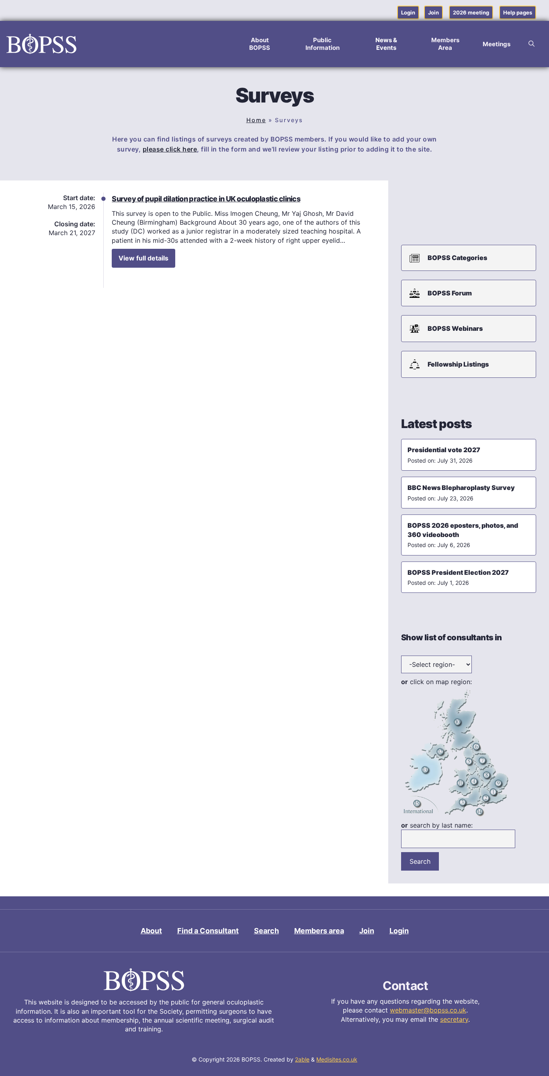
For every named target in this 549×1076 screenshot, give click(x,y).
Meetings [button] (496, 44)
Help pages (517, 12)
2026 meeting (471, 12)
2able (302, 1059)
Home (256, 120)
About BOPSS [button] (259, 43)
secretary (454, 1019)
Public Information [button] (322, 43)
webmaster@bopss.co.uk (428, 1010)
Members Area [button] (445, 43)
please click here (170, 149)
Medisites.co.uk (336, 1059)
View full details (143, 258)
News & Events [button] (386, 43)
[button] (531, 44)
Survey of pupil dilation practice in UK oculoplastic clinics (206, 199)
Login (408, 12)
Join (433, 12)
